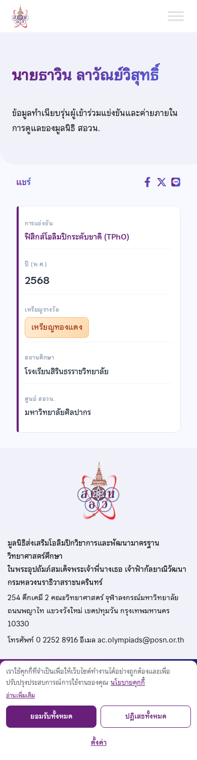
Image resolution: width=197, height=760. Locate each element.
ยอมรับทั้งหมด (51, 716)
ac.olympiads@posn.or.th (140, 640)
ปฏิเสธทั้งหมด (146, 716)
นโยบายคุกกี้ (128, 682)
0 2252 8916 (57, 640)
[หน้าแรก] (24, 16)
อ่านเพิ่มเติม (20, 695)
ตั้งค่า (99, 742)
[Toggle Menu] (176, 16)
